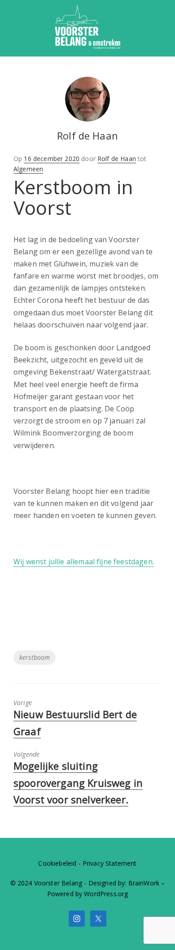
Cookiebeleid (57, 863)
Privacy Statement (110, 863)
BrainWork (143, 883)
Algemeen (28, 169)
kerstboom (34, 657)
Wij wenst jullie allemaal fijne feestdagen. (83, 562)
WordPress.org (106, 893)
